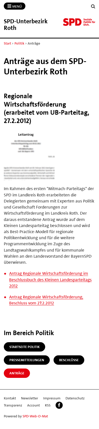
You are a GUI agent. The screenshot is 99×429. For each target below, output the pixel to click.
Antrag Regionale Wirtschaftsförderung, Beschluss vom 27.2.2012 (46, 300)
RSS (48, 405)
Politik (19, 43)
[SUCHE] (93, 6)
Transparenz (13, 405)
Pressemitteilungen (26, 360)
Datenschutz (75, 398)
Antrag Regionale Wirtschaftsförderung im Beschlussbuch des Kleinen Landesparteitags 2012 (50, 279)
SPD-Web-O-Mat (35, 416)
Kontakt (10, 398)
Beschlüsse (69, 360)
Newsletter (29, 398)
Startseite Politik (24, 346)
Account (33, 405)
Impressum (51, 398)
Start (7, 43)
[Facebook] (59, 405)
